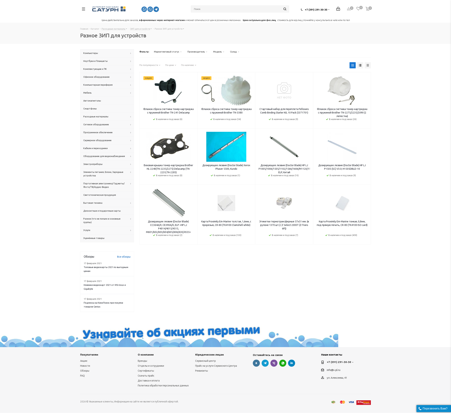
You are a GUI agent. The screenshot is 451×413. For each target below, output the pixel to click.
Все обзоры (124, 256)
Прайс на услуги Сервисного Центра (216, 365)
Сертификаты (146, 370)
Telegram (265, 363)
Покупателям (89, 354)
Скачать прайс (146, 375)
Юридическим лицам (209, 354)
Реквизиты (201, 370)
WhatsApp (282, 363)
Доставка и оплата (149, 380)
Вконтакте (256, 363)
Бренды (142, 360)
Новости (85, 365)
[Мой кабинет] (338, 9)
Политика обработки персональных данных (163, 385)
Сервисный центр (205, 360)
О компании (146, 354)
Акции (83, 360)
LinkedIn (291, 363)
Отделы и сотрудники (151, 365)
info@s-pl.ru (333, 370)
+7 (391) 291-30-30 (316, 9)
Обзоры (84, 370)
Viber (273, 363)
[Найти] (285, 9)
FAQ (82, 375)
